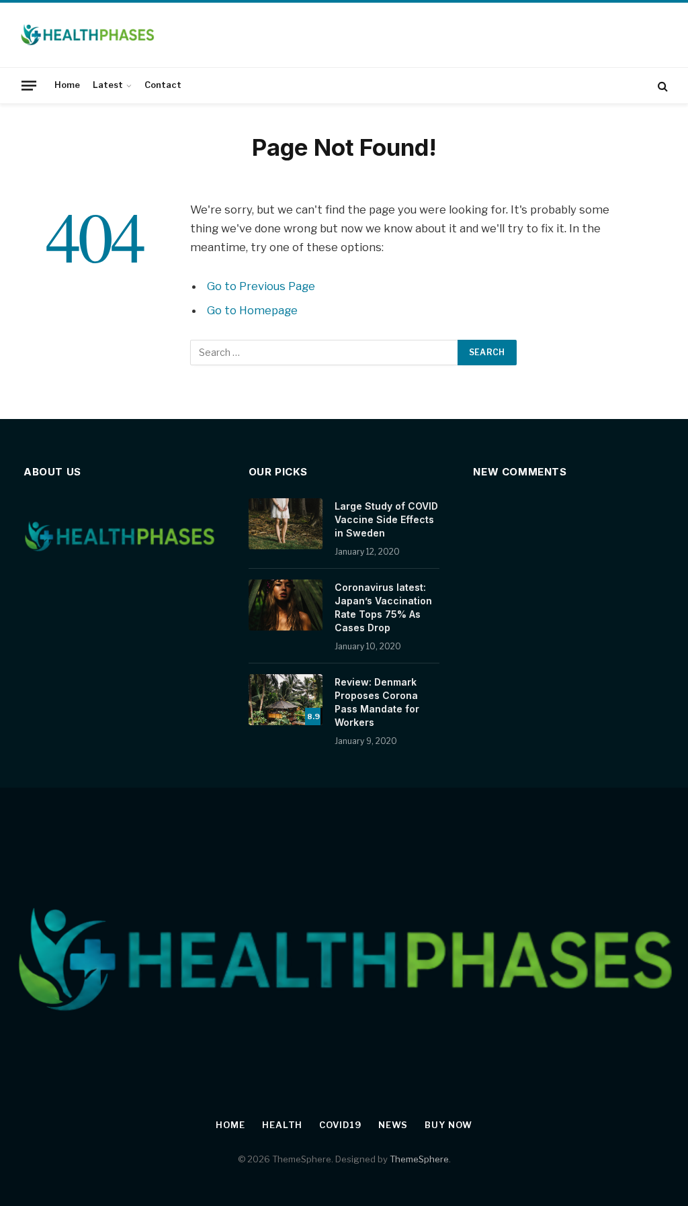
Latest (108, 85)
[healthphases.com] (87, 34)
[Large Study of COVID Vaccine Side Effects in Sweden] (285, 523)
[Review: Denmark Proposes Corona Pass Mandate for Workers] (285, 699)
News (393, 1124)
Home (67, 85)
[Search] (661, 86)
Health (282, 1124)
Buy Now (448, 1124)
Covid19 (340, 1124)
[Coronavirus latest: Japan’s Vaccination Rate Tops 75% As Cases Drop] (285, 605)
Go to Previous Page (261, 286)
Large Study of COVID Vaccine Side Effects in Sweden (386, 519)
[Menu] (29, 85)
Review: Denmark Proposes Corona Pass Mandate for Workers (377, 702)
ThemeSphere (419, 1159)
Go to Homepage (252, 310)
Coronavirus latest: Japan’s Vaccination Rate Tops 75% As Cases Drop (383, 607)
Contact (162, 85)
